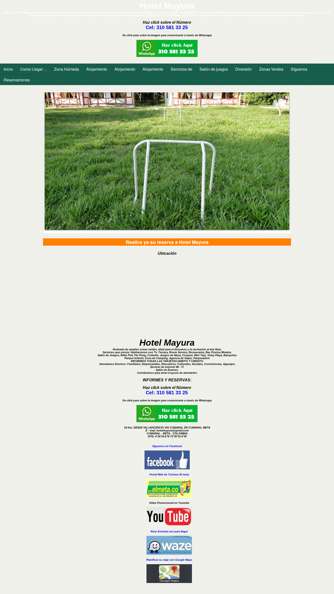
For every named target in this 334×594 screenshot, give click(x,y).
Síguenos (299, 69)
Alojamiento (96, 69)
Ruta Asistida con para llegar (169, 531)
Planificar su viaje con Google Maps (169, 559)
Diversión (243, 69)
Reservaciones (17, 80)
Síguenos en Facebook (167, 446)
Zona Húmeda (66, 69)
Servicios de (181, 69)
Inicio (8, 69)
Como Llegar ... (33, 69)
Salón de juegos (214, 69)
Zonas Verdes (271, 69)
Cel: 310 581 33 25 (167, 27)
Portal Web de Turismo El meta (169, 474)
